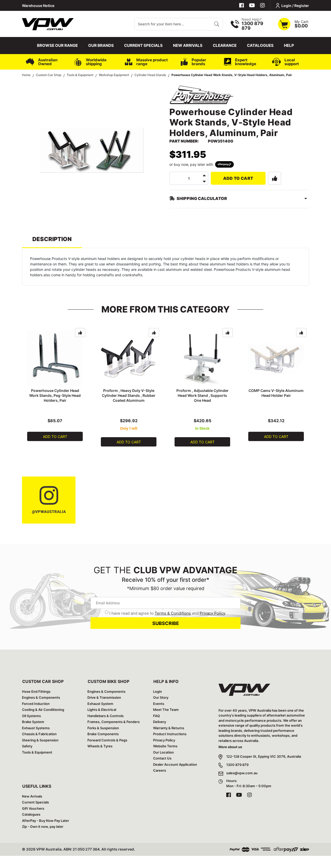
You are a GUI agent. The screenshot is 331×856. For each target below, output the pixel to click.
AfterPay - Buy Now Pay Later (45, 820)
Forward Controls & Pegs (107, 740)
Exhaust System (100, 704)
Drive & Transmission (104, 697)
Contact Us (162, 758)
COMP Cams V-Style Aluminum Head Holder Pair (276, 393)
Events (158, 704)
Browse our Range (57, 45)
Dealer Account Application (175, 764)
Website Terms (165, 746)
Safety (27, 746)
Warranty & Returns (168, 728)
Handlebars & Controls (105, 716)
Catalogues (260, 45)
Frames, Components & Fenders (113, 722)
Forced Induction (36, 704)
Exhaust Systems (36, 728)
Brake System (33, 722)
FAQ (156, 716)
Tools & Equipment (37, 752)
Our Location (163, 752)
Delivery (159, 722)
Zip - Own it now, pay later (42, 826)
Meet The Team (166, 710)
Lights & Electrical (101, 710)
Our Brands (101, 45)
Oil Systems (31, 716)
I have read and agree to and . (167, 613)
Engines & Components (41, 697)
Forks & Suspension (103, 728)
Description (52, 239)
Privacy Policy (212, 613)
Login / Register (295, 5)
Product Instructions (169, 734)
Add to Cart (238, 178)
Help (289, 45)
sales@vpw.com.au (242, 773)
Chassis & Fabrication (39, 734)
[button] (274, 178)
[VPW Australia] (48, 23)
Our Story (160, 697)
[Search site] (216, 24)
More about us (230, 747)
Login (157, 691)
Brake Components (103, 734)
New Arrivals (187, 45)
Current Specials (143, 45)
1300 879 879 (237, 765)
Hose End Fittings (36, 691)
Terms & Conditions (173, 613)
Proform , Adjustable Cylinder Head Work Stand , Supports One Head (202, 395)
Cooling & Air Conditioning (43, 710)
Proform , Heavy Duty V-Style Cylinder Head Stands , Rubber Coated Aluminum (128, 395)
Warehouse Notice (38, 5)
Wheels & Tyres (99, 746)
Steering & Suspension (40, 740)
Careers (159, 770)
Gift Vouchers (33, 808)
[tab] (52, 241)
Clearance (225, 45)
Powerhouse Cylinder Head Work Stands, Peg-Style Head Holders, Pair (55, 395)
